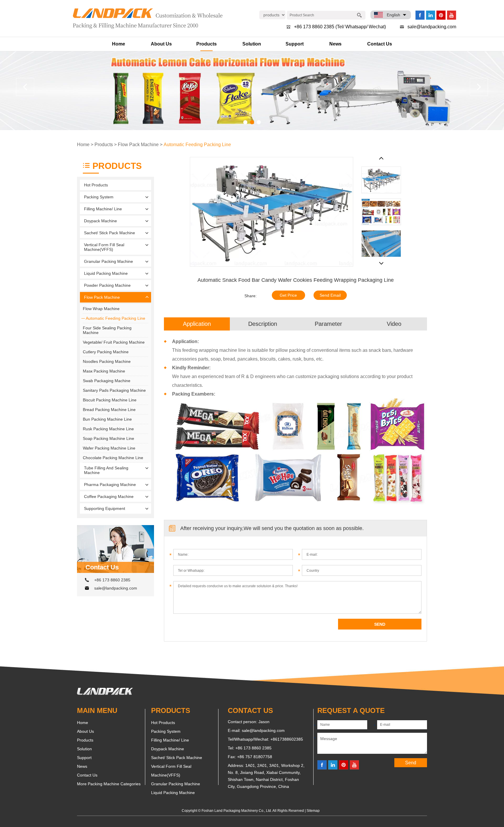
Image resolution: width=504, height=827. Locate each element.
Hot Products (96, 185)
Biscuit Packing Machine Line (109, 400)
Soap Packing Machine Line (108, 438)
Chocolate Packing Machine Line (113, 457)
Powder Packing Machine (107, 285)
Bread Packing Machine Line (109, 409)
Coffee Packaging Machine (109, 496)
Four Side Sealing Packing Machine (107, 330)
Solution (251, 43)
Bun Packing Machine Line (107, 419)
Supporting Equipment (104, 508)
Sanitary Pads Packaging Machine (114, 390)
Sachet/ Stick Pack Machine (109, 232)
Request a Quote (351, 710)
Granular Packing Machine (108, 261)
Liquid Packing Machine (106, 273)
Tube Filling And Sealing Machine (106, 470)
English (393, 15)
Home (118, 43)
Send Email (330, 295)
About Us (161, 43)
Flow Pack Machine (138, 144)
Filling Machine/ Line (103, 209)
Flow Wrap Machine (101, 308)
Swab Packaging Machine (106, 380)
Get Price (288, 295)
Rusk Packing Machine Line (108, 428)
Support (295, 43)
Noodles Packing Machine (107, 361)
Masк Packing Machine (104, 371)
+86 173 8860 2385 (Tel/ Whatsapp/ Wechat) (340, 26)
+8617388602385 (286, 739)
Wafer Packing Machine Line (109, 448)
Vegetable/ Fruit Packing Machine (114, 342)
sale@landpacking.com (431, 26)
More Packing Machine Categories (109, 783)
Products (206, 43)
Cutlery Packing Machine (106, 351)
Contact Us (379, 43)
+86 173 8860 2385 (112, 580)
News (335, 43)
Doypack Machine (100, 220)
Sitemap (313, 811)
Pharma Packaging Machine (110, 484)
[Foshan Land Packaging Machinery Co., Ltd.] (105, 693)
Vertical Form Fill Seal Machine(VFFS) (104, 247)
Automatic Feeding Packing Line (197, 144)
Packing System (98, 197)
